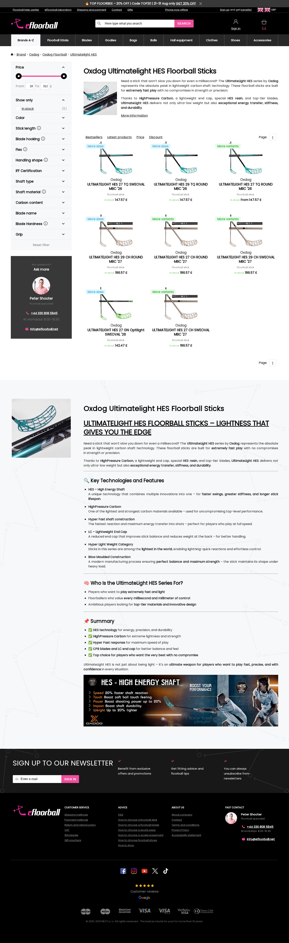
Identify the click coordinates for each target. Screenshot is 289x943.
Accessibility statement (186, 835)
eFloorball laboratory (58, 10)
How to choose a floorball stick (137, 820)
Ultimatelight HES (83, 54)
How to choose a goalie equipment (140, 835)
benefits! (246, 10)
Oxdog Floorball (54, 54)
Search (184, 23)
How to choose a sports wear (137, 830)
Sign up (224, 10)
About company (182, 815)
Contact (117, 10)
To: (37, 86)
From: (20, 86)
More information (134, 115)
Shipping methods (76, 815)
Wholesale (71, 835)
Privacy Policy (180, 830)
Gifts (130, 10)
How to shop (126, 845)
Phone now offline (176, 10)
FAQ (120, 815)
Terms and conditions (185, 825)
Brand (21, 54)
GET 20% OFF (186, 3)
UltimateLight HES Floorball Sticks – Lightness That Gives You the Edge (176, 427)
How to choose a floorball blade (138, 825)
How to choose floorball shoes (137, 840)
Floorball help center (26, 10)
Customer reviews (145, 891)
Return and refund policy (80, 825)
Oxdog (34, 54)
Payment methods (76, 820)
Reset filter (41, 245)
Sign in (70, 779)
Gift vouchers (72, 840)
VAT (66, 830)
